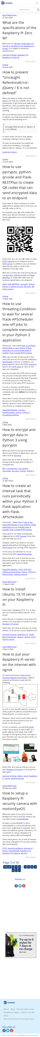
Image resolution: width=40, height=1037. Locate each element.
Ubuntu (20, 637)
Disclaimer (35, 1035)
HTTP (20, 569)
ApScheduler (7, 362)
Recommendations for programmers (19, 1019)
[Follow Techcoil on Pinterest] (23, 887)
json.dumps (23, 468)
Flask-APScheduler (10, 410)
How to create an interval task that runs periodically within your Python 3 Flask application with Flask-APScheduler (19, 501)
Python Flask (7, 574)
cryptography (11, 468)
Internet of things (9, 55)
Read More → (32, 61)
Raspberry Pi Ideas (11, 1012)
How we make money (25, 1009)
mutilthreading (8, 412)
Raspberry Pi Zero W (10, 57)
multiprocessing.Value (11, 572)
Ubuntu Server (8, 639)
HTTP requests (8, 261)
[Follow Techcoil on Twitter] (20, 887)
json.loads (6, 471)
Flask (4, 284)
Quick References (9, 15)
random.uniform (20, 574)
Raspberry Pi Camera (11, 853)
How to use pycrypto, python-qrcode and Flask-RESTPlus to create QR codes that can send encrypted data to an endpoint (19, 182)
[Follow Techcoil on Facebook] (16, 887)
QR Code (27, 286)
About (6, 1009)
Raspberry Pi (23, 55)
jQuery (5, 101)
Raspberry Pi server (10, 624)
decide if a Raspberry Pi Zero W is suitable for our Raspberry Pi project (18, 46)
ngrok (31, 727)
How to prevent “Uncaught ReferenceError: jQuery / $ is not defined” (15, 82)
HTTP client (16, 367)
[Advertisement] (20, 912)
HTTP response (30, 364)
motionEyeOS (22, 819)
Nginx (20, 776)
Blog (13, 1009)
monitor (21, 410)
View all (7, 867)
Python (31, 284)
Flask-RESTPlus (13, 284)
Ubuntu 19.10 (29, 637)
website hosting (17, 778)
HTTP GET (27, 569)
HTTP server (7, 264)
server (7, 778)
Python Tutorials (28, 1012)
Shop (6, 1016)
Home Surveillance (15, 848)
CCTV (4, 848)
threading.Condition (10, 415)
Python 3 (6, 286)
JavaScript (6, 152)
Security (24, 853)
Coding (5, 65)
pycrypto (9, 275)
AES (4, 468)
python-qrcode (20, 275)
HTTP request (21, 536)
